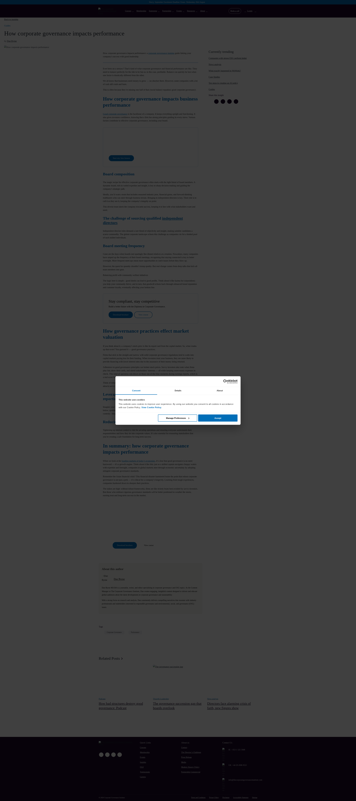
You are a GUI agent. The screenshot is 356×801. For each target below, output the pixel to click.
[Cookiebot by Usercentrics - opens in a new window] (225, 381)
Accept (217, 418)
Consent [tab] (136, 390)
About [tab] (220, 390)
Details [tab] (178, 390)
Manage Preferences (176, 418)
